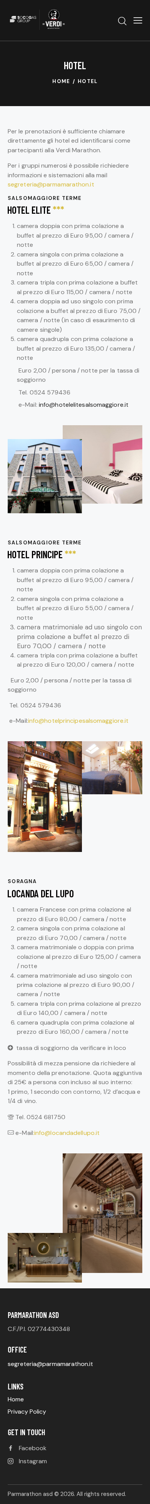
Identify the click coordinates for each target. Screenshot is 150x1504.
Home (61, 81)
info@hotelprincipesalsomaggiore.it (78, 721)
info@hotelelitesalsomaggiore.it (84, 405)
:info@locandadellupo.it (66, 1133)
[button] (137, 20)
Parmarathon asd (30, 1494)
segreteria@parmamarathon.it (51, 184)
